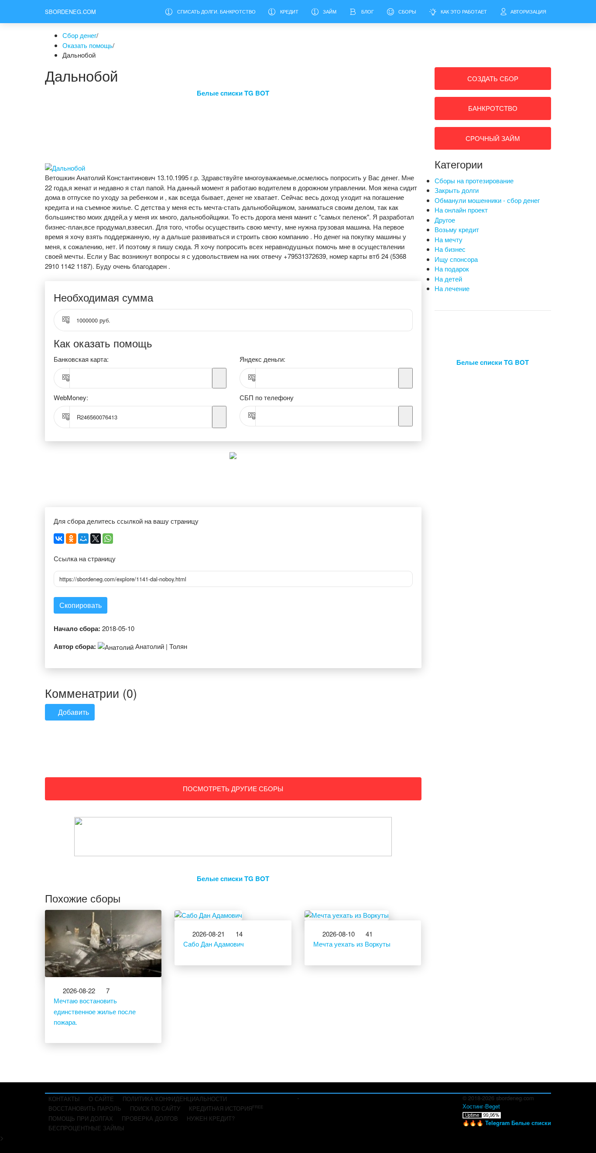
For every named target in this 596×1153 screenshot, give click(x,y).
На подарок (452, 268)
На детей (448, 278)
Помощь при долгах (80, 1118)
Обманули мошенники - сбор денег (487, 200)
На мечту (448, 239)
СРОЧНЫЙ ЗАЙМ (493, 138)
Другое (445, 219)
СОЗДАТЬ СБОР (492, 78)
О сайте (101, 1099)
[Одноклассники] (71, 538)
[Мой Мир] (83, 538)
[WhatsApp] (108, 538)
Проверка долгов (150, 1118)
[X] (95, 538)
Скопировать (80, 605)
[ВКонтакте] (59, 538)
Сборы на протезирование (474, 180)
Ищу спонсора (456, 259)
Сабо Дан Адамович (213, 943)
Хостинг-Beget (481, 1106)
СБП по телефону (267, 397)
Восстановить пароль (84, 1108)
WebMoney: (71, 397)
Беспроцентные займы (86, 1128)
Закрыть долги (457, 190)
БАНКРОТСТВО (492, 108)
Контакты (64, 1099)
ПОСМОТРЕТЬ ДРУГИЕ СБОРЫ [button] (233, 788)
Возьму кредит (457, 229)
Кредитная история (226, 1108)
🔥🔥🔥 (506, 1123)
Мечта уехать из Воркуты (351, 943)
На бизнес (450, 249)
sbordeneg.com (70, 11)
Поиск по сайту (155, 1108)
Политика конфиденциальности (175, 1099)
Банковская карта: (81, 359)
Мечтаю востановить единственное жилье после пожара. (95, 1011)
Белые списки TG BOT (233, 93)
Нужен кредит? (211, 1118)
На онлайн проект (461, 209)
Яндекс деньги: (262, 359)
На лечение (452, 288)
